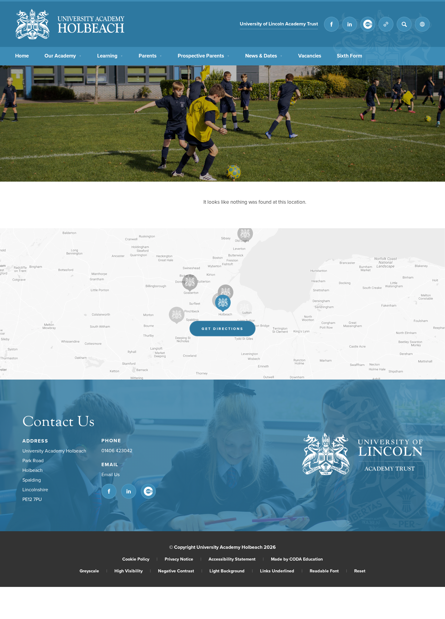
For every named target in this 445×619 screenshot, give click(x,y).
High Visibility (132, 571)
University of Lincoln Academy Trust (279, 24)
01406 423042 (116, 450)
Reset (359, 571)
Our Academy (62, 55)
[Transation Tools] (422, 24)
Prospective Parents (203, 55)
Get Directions (228, 330)
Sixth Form (349, 56)
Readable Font (328, 571)
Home (22, 55)
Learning (110, 55)
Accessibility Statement (236, 559)
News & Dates (263, 55)
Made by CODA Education (297, 559)
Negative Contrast (180, 571)
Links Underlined (281, 571)
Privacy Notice (183, 559)
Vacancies (309, 55)
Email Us (110, 474)
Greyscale (93, 571)
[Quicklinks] (386, 24)
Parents (150, 55)
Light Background (231, 571)
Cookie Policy (139, 559)
